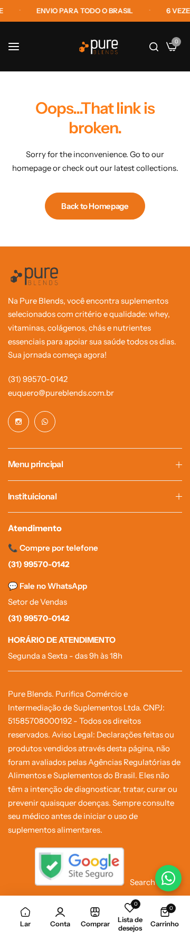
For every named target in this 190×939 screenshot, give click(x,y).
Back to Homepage (94, 206)
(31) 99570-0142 (38, 379)
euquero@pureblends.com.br (61, 393)
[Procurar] (153, 46)
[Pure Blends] (98, 46)
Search (142, 882)
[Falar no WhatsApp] (168, 878)
